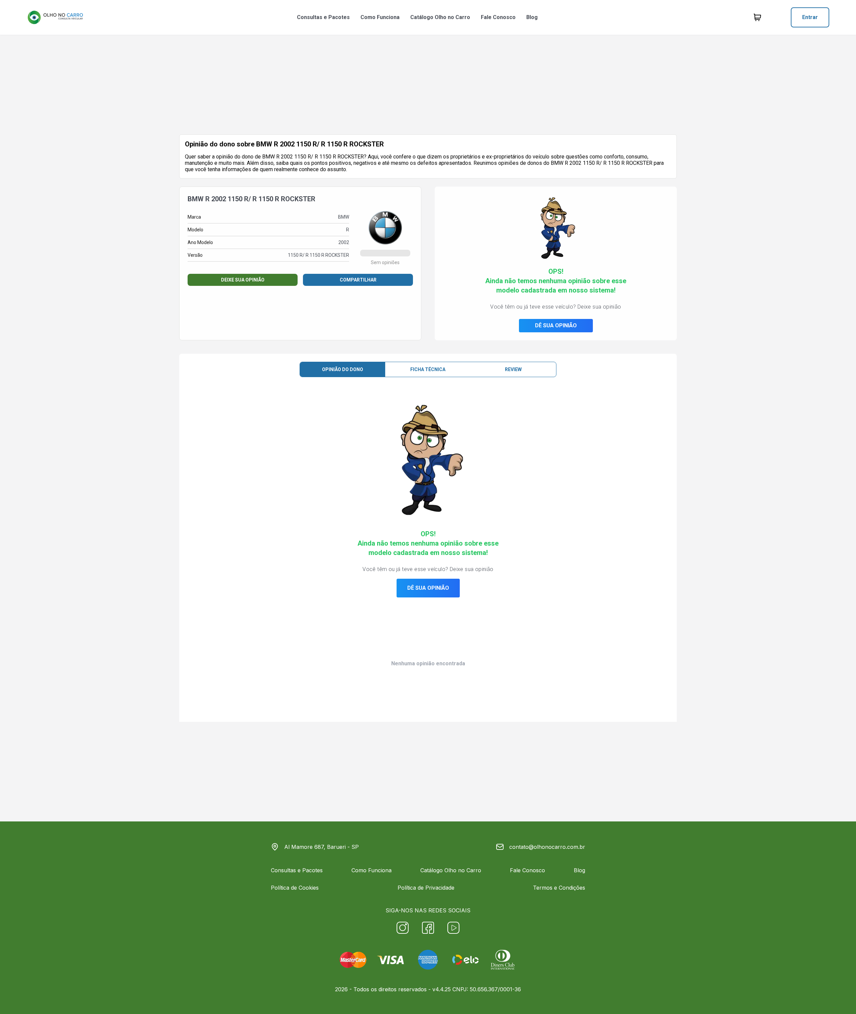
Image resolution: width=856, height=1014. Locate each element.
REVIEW (513, 369)
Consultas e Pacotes (323, 17)
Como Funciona (380, 17)
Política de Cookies (295, 887)
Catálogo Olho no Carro (440, 17)
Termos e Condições (559, 887)
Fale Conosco (498, 17)
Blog (532, 17)
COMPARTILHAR (358, 280)
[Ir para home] (55, 17)
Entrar (810, 17)
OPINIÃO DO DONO (342, 369)
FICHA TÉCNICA (427, 369)
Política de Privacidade (426, 887)
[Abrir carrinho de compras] (757, 17)
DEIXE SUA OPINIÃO (242, 280)
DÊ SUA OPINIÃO (556, 325)
